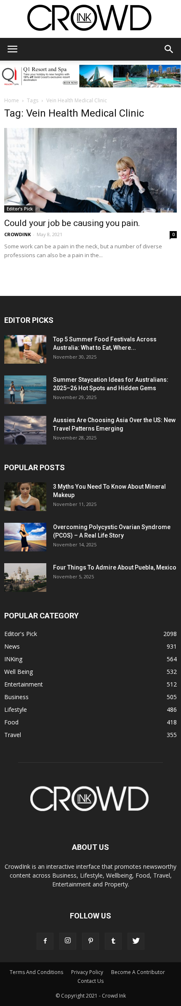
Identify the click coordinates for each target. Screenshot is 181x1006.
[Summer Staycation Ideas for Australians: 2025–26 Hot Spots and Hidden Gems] (25, 390)
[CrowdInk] (90, 19)
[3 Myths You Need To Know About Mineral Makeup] (25, 496)
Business (16, 697)
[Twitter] (136, 941)
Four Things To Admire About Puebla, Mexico (114, 567)
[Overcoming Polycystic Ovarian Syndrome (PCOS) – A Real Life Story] (25, 537)
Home (11, 100)
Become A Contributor (138, 972)
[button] (169, 49)
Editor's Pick (20, 209)
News (12, 646)
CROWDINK (17, 234)
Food (11, 722)
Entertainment (23, 684)
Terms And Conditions (36, 972)
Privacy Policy (87, 972)
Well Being (18, 672)
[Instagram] (67, 941)
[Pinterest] (90, 941)
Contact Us (90, 981)
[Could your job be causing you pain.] (90, 170)
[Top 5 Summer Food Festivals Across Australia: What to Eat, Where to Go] (25, 349)
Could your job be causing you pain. (72, 223)
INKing (13, 659)
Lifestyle (15, 709)
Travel (12, 735)
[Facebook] (45, 941)
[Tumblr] (113, 941)
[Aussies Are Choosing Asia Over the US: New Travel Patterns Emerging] (25, 430)
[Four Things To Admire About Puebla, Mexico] (25, 577)
